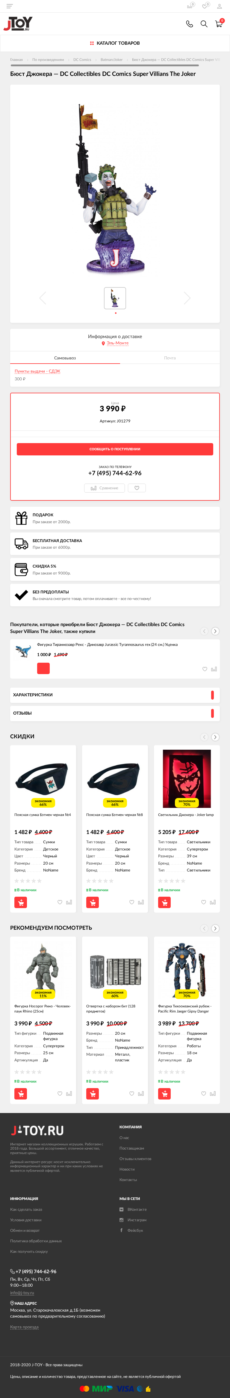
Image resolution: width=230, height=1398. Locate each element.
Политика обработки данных (36, 1241)
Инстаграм (137, 1220)
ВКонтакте (137, 1210)
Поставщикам (131, 1148)
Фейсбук (135, 1231)
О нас (124, 1138)
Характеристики (33, 695)
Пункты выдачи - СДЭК (37, 371)
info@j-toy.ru (22, 1293)
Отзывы (22, 713)
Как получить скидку (29, 1252)
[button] (215, 631)
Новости (126, 1170)
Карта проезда (24, 1327)
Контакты (128, 1180)
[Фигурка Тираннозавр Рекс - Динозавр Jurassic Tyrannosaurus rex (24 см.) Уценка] (23, 652)
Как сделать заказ (26, 1210)
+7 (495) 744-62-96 (115, 473)
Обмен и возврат (25, 1231)
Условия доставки (25, 1220)
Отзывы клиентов (135, 1159)
